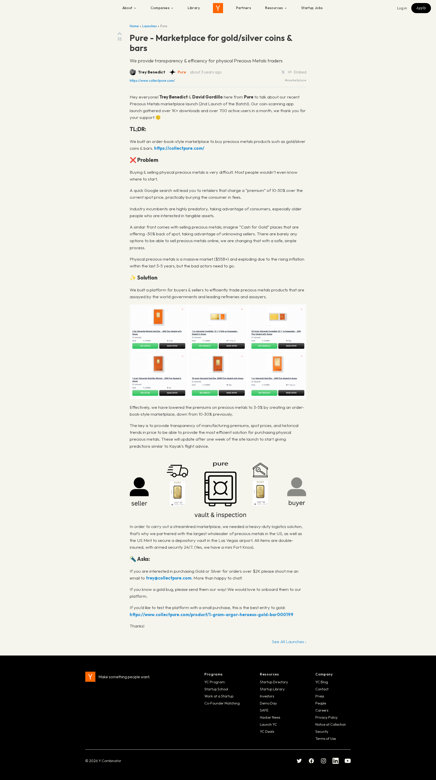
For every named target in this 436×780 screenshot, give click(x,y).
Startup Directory (274, 682)
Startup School (216, 689)
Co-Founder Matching (222, 703)
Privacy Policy (326, 717)
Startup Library (272, 689)
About (127, 8)
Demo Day (268, 703)
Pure (182, 71)
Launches (149, 26)
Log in (402, 8)
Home (134, 26)
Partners (243, 8)
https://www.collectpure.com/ (152, 80)
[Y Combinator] (218, 8)
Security (321, 731)
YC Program (214, 682)
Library (194, 8)
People (320, 703)
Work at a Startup (218, 696)
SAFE (264, 710)
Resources (274, 8)
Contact (322, 689)
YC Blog (321, 682)
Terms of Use (325, 738)
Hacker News (270, 717)
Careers (321, 710)
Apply (421, 7)
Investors (267, 696)
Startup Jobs (312, 8)
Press (319, 696)
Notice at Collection (330, 724)
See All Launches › (289, 641)
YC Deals (267, 731)
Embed (300, 72)
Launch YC (268, 724)
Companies (160, 8)
